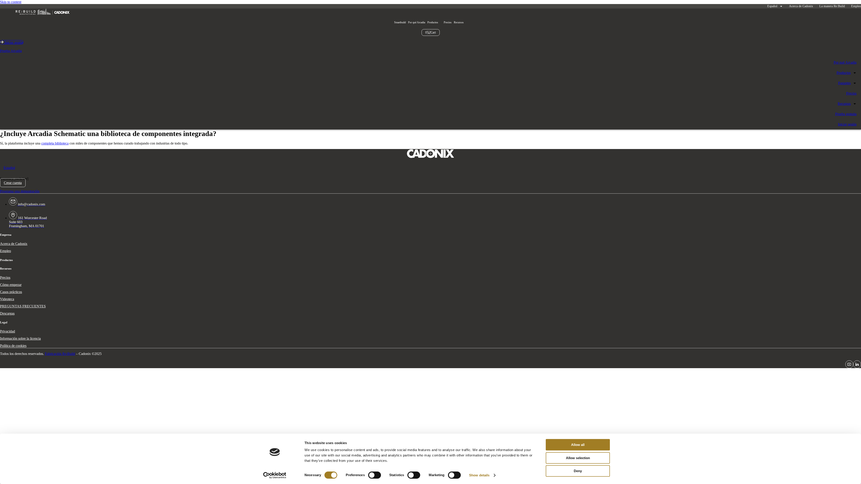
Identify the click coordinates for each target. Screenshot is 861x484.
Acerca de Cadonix (801, 6)
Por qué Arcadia (416, 22)
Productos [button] (432, 22)
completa (47, 143)
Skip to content (10, 2)
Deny (578, 471)
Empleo (856, 6)
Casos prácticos (11, 292)
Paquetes (844, 83)
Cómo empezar (11, 285)
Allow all (578, 445)
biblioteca (61, 143)
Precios (448, 22)
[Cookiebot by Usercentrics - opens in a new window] (274, 475)
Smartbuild (400, 22)
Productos (844, 73)
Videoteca (7, 299)
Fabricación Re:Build (60, 354)
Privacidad (7, 331)
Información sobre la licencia (20, 338)
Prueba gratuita (846, 114)
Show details (479, 475)
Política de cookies (13, 346)
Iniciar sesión (847, 124)
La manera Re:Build (832, 6)
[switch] (374, 475)
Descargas (7, 313)
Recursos (459, 22)
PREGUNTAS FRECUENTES (23, 306)
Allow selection (578, 458)
